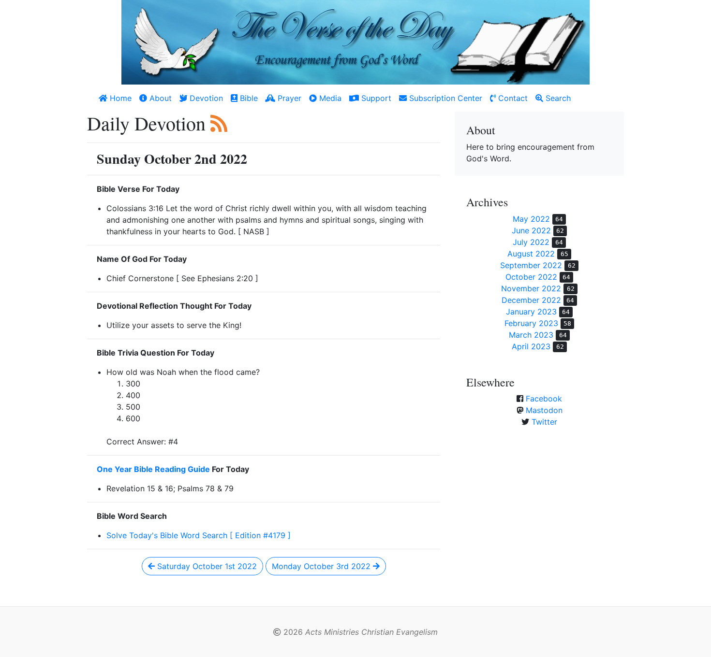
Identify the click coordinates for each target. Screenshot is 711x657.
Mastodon (544, 410)
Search (557, 98)
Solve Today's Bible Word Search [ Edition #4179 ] (198, 535)
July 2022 (531, 242)
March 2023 (531, 335)
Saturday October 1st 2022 (206, 566)
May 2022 (531, 219)
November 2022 (531, 288)
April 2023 (531, 346)
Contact (512, 98)
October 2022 (531, 277)
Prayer (288, 98)
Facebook (544, 398)
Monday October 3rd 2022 (322, 566)
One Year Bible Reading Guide (153, 469)
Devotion (205, 98)
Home (119, 98)
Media (329, 98)
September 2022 (531, 265)
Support (375, 98)
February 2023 (531, 323)
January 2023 (531, 311)
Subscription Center (444, 98)
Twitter (544, 422)
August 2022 (531, 253)
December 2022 (531, 300)
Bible (247, 98)
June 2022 (531, 230)
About (159, 98)
